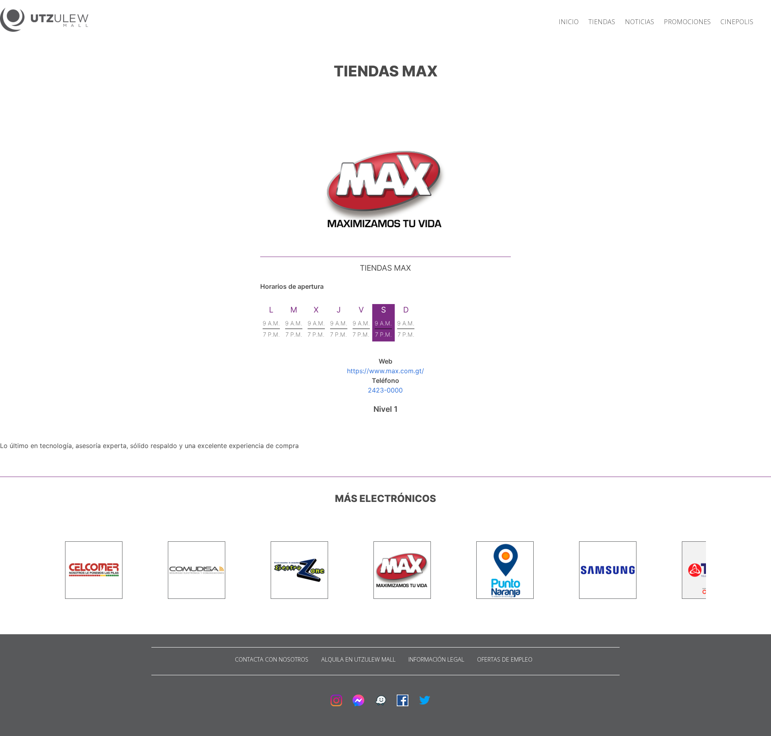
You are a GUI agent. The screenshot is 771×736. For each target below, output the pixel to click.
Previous (59, 570)
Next (712, 570)
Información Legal (436, 659)
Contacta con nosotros (271, 659)
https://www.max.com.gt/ (385, 371)
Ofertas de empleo (504, 659)
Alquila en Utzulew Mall (358, 659)
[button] (44, 21)
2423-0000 (385, 390)
